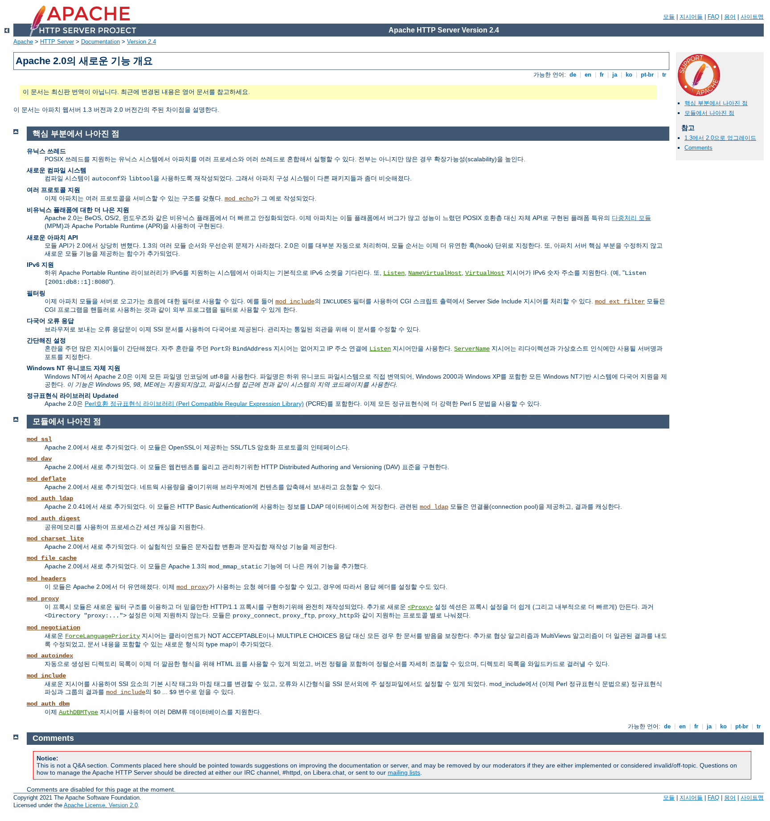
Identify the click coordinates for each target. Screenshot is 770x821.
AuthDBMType (78, 712)
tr (664, 74)
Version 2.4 (141, 41)
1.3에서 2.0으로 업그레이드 (720, 138)
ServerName (472, 348)
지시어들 (691, 16)
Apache (23, 41)
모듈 (669, 16)
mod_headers (46, 578)
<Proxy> (420, 607)
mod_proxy (192, 587)
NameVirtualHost (435, 273)
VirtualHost (484, 273)
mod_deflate (46, 478)
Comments (698, 147)
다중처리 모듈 (631, 217)
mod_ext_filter (620, 301)
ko (629, 74)
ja (614, 74)
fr (602, 74)
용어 (730, 16)
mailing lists (404, 772)
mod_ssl (39, 439)
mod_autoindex (50, 655)
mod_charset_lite (55, 538)
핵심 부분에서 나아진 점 (716, 103)
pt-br (647, 74)
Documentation (100, 41)
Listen (394, 273)
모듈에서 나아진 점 (709, 113)
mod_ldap (434, 507)
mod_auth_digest (53, 518)
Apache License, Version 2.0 (101, 805)
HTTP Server (57, 41)
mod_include (295, 301)
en (588, 74)
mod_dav (39, 458)
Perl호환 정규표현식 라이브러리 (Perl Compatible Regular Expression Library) (194, 403)
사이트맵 (752, 16)
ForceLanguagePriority (102, 636)
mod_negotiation (53, 627)
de (573, 74)
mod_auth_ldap (50, 498)
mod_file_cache (52, 558)
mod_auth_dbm (48, 703)
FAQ (713, 16)
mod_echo (239, 198)
